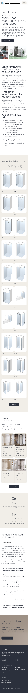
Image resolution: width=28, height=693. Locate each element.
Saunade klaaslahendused (5, 670)
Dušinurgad (4, 663)
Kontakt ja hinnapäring (20, 669)
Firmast (16, 665)
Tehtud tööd (17, 667)
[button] (24, 2)
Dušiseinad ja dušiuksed (7, 665)
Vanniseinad (4, 667)
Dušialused (4, 673)
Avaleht (16, 663)
